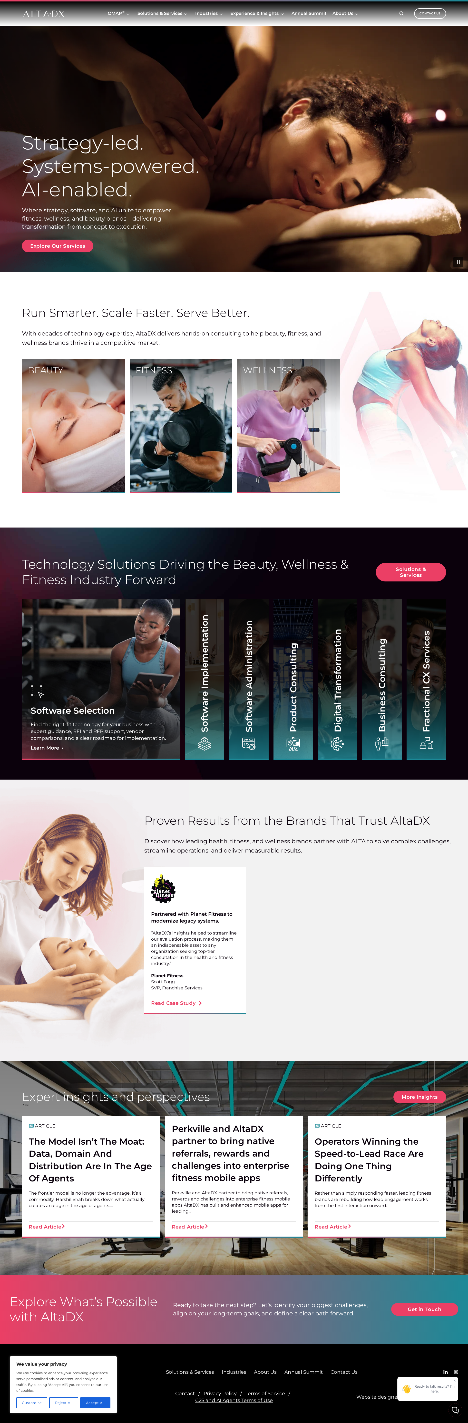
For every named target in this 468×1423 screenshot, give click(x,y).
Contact (185, 1393)
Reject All (64, 1403)
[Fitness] (181, 426)
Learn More (45, 748)
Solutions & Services (159, 13)
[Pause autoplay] (458, 262)
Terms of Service (265, 1393)
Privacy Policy (220, 1393)
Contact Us (344, 1372)
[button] (101, 679)
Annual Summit (309, 14)
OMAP (116, 13)
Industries (206, 13)
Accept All (95, 1403)
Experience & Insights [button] (254, 13)
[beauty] (73, 426)
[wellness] (288, 426)
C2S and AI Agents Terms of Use (234, 1400)
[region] (63, 1384)
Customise (31, 1403)
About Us (342, 13)
